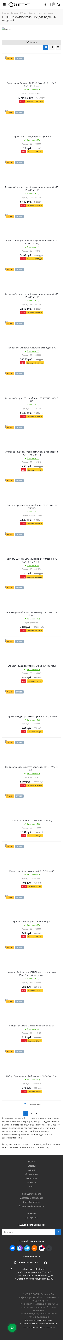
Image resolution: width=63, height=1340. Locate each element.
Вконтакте (12, 1248)
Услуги (31, 1161)
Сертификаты (31, 1217)
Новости (31, 1182)
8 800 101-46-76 (27, 1262)
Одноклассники (34, 1248)
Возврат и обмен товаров (31, 1206)
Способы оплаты (31, 1202)
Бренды (31, 1213)
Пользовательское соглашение (38, 1320)
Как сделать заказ (31, 1193)
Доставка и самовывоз (31, 1197)
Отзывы (32, 1165)
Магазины (31, 1178)
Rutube (42, 1248)
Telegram (27, 1248)
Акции (31, 1170)
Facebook (20, 1248)
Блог (31, 1186)
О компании (31, 1174)
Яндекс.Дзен (49, 1248)
